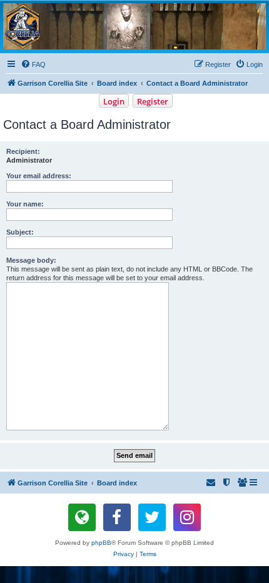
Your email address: (38, 176)
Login (113, 101)
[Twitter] (152, 517)
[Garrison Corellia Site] (134, 26)
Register (152, 101)
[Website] (82, 517)
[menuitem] (33, 64)
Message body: (31, 260)
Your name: (25, 204)
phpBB (101, 542)
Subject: (20, 232)
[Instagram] (187, 517)
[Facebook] (117, 517)
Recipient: (23, 151)
